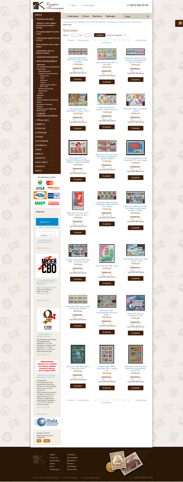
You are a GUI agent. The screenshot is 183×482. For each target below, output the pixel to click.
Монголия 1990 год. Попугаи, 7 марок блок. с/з (107, 109)
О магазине (72, 16)
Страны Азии (41, 69)
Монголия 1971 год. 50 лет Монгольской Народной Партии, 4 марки (107, 157)
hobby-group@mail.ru (91, 478)
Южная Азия (42, 91)
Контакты (97, 16)
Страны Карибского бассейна (47, 100)
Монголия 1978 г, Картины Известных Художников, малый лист (135, 368)
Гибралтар (40, 95)
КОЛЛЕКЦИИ (41, 133)
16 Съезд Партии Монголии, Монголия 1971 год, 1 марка (135, 159)
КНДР (42, 78)
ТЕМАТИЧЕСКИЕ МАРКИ (47, 57)
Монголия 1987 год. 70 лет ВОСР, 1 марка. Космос (78, 214)
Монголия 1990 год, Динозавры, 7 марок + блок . (78, 110)
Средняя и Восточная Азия (48, 73)
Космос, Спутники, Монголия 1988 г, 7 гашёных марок (78, 261)
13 (128, 40)
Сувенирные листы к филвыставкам (45, 52)
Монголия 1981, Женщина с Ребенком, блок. (78, 367)
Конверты (71, 455)
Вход (74, 5)
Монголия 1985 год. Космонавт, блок (135, 315)
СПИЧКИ (39, 137)
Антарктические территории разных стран (46, 110)
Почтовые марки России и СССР (47, 33)
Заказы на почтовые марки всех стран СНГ (46, 376)
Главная (66, 22)
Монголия (43, 80)
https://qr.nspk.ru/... (44, 293)
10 (114, 40)
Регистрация (89, 5)
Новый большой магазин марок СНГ (45, 241)
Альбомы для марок (45, 19)
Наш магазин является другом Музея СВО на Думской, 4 (47, 282)
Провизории (41, 64)
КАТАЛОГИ (40, 166)
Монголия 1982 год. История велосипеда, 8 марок (78, 307)
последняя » (106, 42)
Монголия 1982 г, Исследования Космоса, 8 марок (107, 313)
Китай (40, 93)
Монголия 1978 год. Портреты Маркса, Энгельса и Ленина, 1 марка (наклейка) (78, 160)
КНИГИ (38, 171)
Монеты (70, 463)
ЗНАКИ (38, 149)
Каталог (74, 22)
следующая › (141, 40)
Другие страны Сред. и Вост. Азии (48, 85)
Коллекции (71, 466)
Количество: (78, 68)
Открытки (54, 458)
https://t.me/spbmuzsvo (46, 287)
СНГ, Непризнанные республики (48, 67)
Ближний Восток (44, 71)
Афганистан (44, 76)
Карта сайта (72, 469)
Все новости (42, 414)
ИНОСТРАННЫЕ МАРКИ (46, 61)
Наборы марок (42, 120)
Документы (71, 460)
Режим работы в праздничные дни (44, 335)
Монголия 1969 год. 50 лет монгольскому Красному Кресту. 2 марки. (136, 60)
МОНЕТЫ (39, 154)
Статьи (85, 16)
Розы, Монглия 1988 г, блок (107, 266)
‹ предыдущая (82, 40)
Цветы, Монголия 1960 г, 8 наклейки (107, 63)
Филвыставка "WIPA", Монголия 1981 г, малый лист (107, 368)
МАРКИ (38, 15)
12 (123, 40)
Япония (43, 82)
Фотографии (72, 458)
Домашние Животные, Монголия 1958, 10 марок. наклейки (78, 60)
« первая (70, 40)
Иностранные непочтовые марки (47, 45)
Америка (40, 107)
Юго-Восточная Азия (45, 89)
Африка (39, 98)
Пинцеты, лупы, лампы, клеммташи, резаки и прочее (46, 25)
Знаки (52, 463)
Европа (39, 102)
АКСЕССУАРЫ (41, 162)
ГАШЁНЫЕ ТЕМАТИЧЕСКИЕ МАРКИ (46, 115)
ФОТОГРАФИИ (41, 141)
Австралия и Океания (44, 104)
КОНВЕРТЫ (40, 124)
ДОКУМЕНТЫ (41, 145)
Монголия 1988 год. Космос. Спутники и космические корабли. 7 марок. (135, 208)
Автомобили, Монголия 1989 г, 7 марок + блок (135, 260)
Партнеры (110, 16)
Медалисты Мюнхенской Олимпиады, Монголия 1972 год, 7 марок (107, 204)
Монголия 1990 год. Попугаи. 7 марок (135, 110)
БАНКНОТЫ (40, 158)
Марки (52, 455)
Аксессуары (55, 460)
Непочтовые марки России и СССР (48, 39)
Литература (54, 469)
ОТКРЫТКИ (40, 128)
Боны (52, 466)
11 (119, 40)
